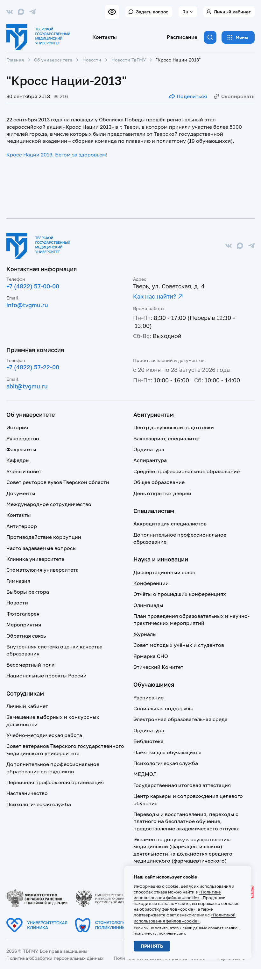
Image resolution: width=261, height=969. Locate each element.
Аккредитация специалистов (170, 523)
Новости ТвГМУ (128, 59)
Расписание (182, 37)
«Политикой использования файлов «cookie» (185, 917)
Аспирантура (150, 460)
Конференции (151, 583)
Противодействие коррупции (43, 537)
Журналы (145, 634)
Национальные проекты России (46, 675)
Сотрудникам (25, 693)
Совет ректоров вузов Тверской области (57, 482)
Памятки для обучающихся (167, 752)
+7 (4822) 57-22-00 (32, 367)
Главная (15, 59)
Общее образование (159, 482)
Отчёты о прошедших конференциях (179, 594)
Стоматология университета (42, 570)
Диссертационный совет (164, 572)
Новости (91, 59)
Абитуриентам (153, 414)
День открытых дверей (162, 493)
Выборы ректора (27, 592)
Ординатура (148, 449)
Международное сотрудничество (48, 504)
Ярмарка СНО (150, 656)
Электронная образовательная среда (180, 719)
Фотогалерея (22, 614)
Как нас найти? (154, 296)
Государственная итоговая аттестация (182, 785)
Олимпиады (148, 605)
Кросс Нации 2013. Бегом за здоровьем (56, 154)
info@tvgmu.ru (27, 304)
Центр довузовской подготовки (173, 427)
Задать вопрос (152, 11)
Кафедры (18, 460)
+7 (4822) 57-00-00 (32, 286)
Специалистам (153, 510)
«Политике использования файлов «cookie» (177, 894)
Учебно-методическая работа (44, 735)
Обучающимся (153, 684)
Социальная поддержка (163, 708)
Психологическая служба (38, 804)
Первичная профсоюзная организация (55, 782)
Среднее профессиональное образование (186, 471)
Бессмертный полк (30, 665)
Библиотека (148, 741)
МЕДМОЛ (145, 774)
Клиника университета (35, 559)
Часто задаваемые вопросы (41, 548)
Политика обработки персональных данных (54, 958)
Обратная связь (26, 636)
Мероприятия (23, 624)
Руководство (22, 438)
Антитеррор (21, 526)
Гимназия (18, 581)
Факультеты (21, 449)
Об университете (53, 59)
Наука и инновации (160, 559)
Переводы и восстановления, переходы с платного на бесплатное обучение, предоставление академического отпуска (186, 821)
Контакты (104, 37)
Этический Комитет (158, 667)
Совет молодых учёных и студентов (178, 645)
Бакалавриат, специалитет (166, 438)
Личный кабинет (232, 11)
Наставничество (27, 793)
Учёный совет (23, 471)
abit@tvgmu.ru (27, 386)
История (17, 427)
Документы (20, 493)
